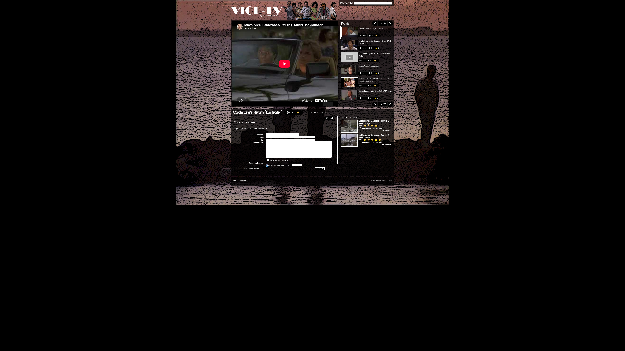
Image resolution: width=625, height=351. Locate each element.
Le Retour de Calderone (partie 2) (374, 135)
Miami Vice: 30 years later (369, 66)
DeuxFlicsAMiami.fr (270, 16)
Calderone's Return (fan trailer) (371, 28)
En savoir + (386, 130)
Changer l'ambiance (240, 180)
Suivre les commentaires (279, 160)
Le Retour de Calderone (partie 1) (374, 121)
